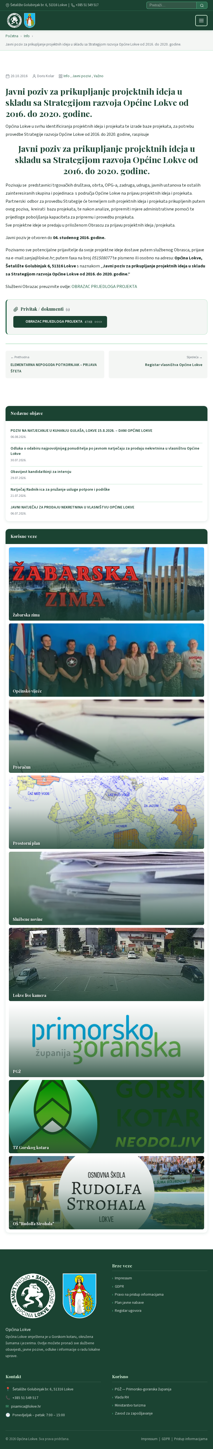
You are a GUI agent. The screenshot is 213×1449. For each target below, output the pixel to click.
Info (27, 36)
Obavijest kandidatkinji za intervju (41, 472)
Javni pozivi (82, 76)
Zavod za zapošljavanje (134, 1413)
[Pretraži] (201, 5)
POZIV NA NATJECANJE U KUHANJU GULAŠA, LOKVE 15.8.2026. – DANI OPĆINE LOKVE (81, 430)
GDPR (119, 1286)
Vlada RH (122, 1397)
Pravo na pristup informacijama (139, 1294)
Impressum (123, 1278)
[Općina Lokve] (21, 20)
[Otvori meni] (201, 20)
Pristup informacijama (190, 1439)
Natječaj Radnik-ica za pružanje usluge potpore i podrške (60, 489)
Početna (12, 36)
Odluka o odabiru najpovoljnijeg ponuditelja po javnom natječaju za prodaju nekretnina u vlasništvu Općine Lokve (105, 451)
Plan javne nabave (129, 1302)
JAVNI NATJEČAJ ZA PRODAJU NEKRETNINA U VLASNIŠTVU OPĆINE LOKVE (72, 507)
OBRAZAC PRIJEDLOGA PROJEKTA (104, 287)
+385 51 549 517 (87, 4)
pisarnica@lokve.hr (26, 1406)
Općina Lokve (27, 1439)
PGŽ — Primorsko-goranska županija (143, 1389)
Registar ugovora (128, 1310)
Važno (98, 76)
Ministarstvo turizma (130, 1405)
